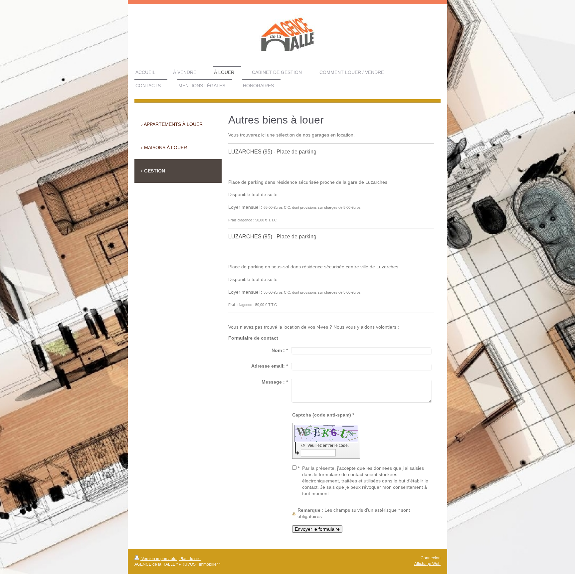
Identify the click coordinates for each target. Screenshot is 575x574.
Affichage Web (427, 563)
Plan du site (190, 558)
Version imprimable (158, 558)
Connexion (431, 558)
